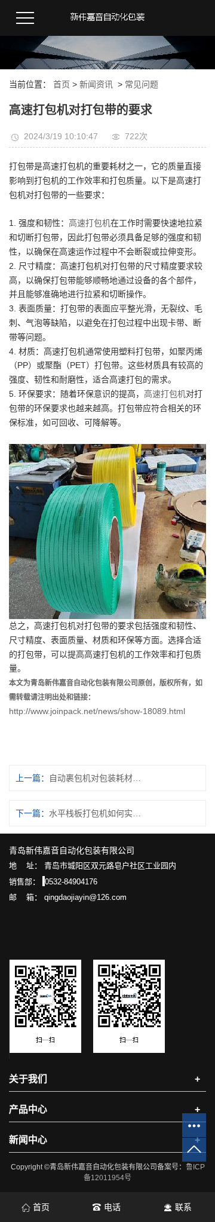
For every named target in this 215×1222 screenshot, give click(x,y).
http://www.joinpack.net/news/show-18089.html (97, 711)
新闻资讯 (96, 84)
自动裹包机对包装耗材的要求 (95, 778)
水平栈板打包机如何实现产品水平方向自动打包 (95, 813)
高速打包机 (89, 223)
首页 (61, 84)
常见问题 (141, 84)
